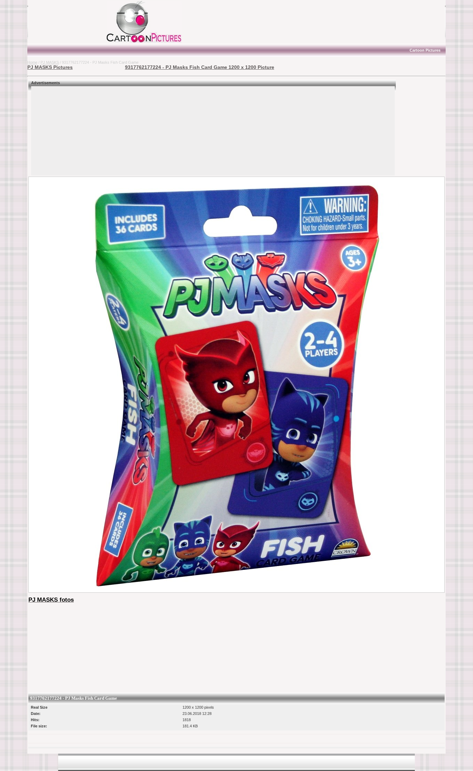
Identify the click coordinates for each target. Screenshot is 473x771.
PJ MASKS (50, 62)
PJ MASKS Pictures (50, 67)
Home (32, 62)
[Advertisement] (70, 21)
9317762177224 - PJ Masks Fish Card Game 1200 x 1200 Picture (199, 67)
